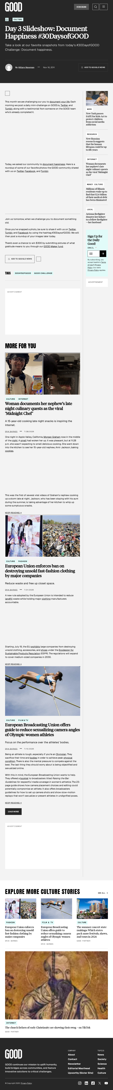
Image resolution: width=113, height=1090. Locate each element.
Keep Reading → (13, 512)
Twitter (64, 105)
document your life (60, 101)
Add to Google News (94, 67)
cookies (9, 450)
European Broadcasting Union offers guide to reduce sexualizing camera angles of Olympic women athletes (42, 729)
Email (92, 248)
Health (101, 1068)
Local (90, 209)
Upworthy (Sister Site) (80, 1072)
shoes (44, 650)
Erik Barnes (11, 431)
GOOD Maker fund (53, 246)
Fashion (22, 561)
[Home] (7, 19)
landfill (9, 598)
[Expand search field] (95, 7)
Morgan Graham (52, 436)
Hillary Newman (26, 67)
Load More (13, 811)
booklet (24, 778)
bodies (33, 757)
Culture (18, 19)
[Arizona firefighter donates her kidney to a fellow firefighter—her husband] (97, 214)
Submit (104, 254)
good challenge (43, 273)
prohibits (35, 646)
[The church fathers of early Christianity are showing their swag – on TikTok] (56, 992)
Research (92, 134)
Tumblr (8, 108)
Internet (23, 399)
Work (89, 109)
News (101, 1054)
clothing (46, 598)
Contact (72, 1059)
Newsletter (74, 1063)
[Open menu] (104, 7)
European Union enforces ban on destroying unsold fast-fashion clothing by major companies (40, 570)
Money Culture (95, 184)
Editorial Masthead (79, 1068)
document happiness (54, 164)
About (71, 1054)
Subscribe (81, 7)
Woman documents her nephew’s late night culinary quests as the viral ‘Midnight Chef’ (38, 408)
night (15, 440)
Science (102, 1063)
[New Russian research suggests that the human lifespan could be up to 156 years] (97, 141)
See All (101, 893)
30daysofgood (23, 273)
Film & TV (23, 720)
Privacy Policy (93, 270)
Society (102, 1059)
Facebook (30, 171)
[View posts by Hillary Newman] (9, 67)
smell (23, 440)
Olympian (61, 754)
